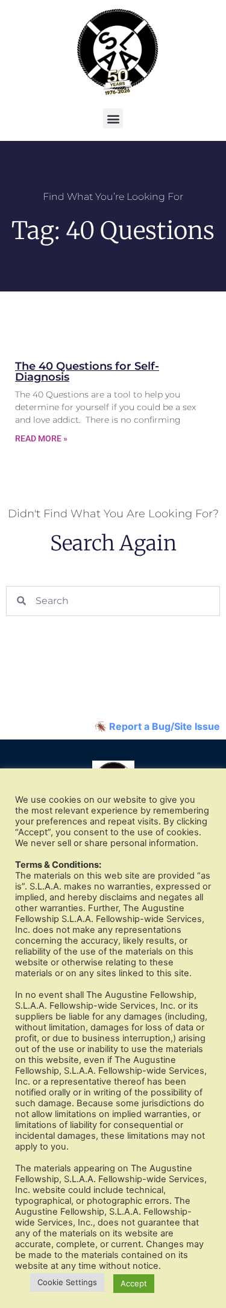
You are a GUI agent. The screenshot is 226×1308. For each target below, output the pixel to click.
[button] (113, 118)
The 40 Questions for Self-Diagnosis (87, 372)
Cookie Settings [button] (67, 1282)
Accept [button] (134, 1283)
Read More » (41, 438)
